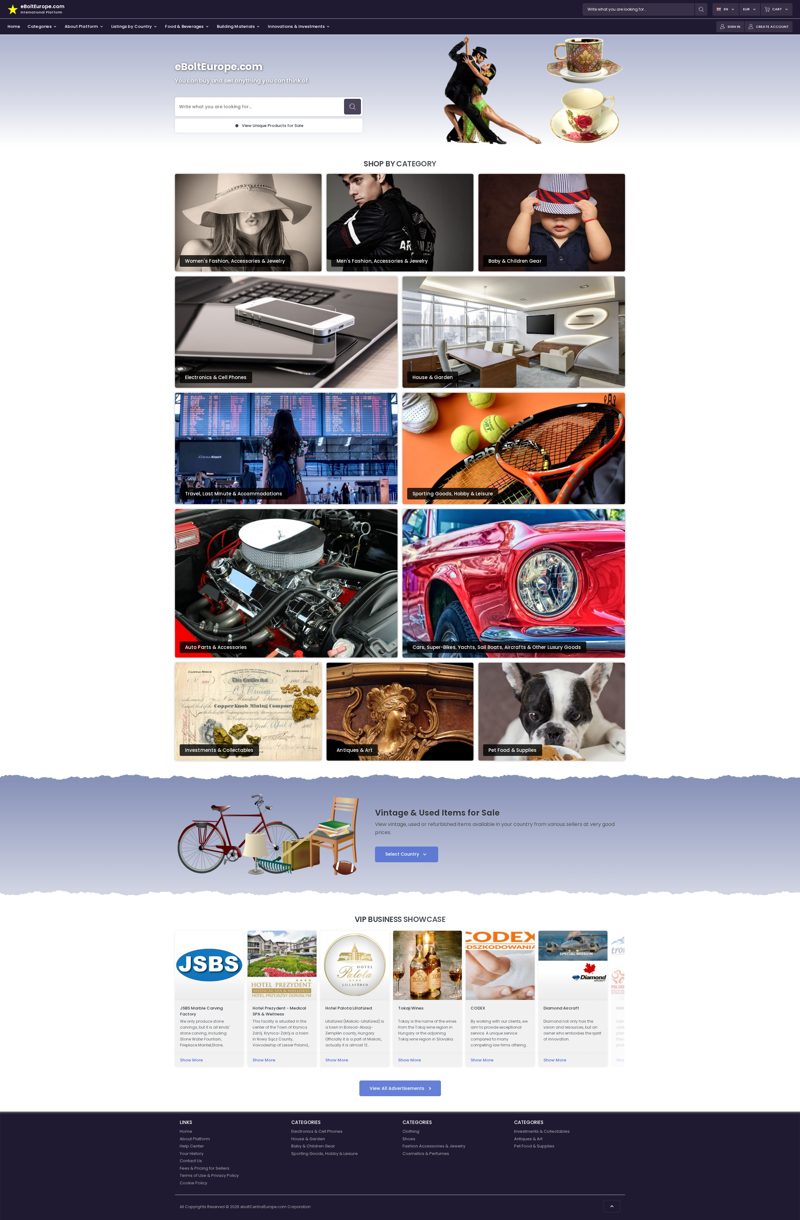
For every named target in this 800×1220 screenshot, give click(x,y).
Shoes (408, 1139)
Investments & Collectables (542, 1131)
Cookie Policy (193, 1183)
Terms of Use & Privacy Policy (209, 1175)
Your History (191, 1154)
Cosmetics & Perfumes (425, 1154)
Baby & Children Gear (313, 1146)
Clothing (410, 1131)
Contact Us (191, 1161)
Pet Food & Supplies (534, 1146)
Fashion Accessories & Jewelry (433, 1146)
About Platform (195, 1139)
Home (186, 1131)
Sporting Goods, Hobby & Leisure (324, 1154)
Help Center (192, 1146)
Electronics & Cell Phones (316, 1131)
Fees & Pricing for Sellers (204, 1168)
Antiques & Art (528, 1139)
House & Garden (308, 1139)
